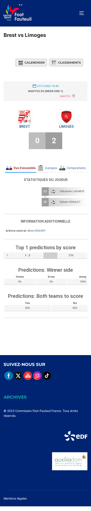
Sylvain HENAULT (70, 201)
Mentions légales (15, 498)
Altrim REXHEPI (36, 230)
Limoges (66, 127)
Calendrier (35, 62)
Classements (69, 62)
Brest (24, 127)
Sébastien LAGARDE (71, 191)
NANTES (65, 96)
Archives (15, 397)
